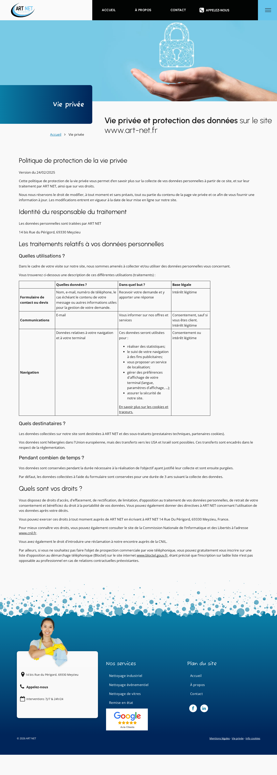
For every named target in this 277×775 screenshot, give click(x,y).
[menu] (268, 10)
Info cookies (253, 738)
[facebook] (193, 708)
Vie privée (238, 738)
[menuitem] (108, 10)
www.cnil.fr (27, 533)
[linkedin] (204, 708)
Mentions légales (219, 738)
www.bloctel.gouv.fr (152, 555)
